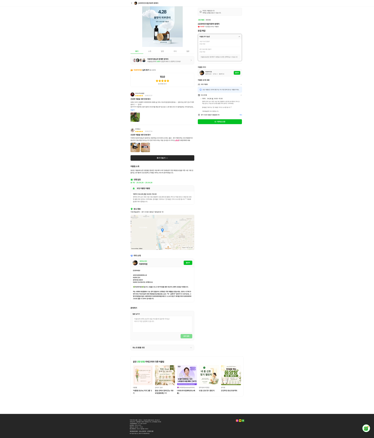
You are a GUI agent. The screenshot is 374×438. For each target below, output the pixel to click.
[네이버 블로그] (243, 420)
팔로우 (188, 263)
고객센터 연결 (150, 431)
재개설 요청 (221, 122)
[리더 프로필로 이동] (135, 3)
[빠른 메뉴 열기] (366, 428)
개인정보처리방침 (134, 431)
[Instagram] (237, 420)
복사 (241, 115)
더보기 (133, 110)
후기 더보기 (161, 158)
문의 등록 (186, 336)
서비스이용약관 (142, 431)
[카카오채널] (240, 420)
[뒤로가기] (132, 3)
